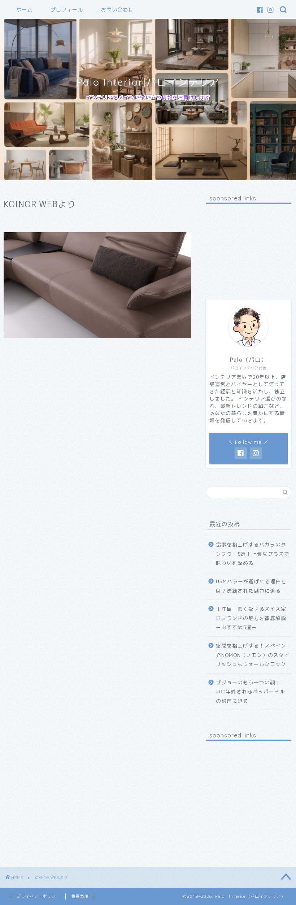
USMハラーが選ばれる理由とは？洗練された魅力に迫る (251, 586)
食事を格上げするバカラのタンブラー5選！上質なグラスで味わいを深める (253, 553)
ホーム (24, 10)
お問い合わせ (117, 10)
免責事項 (79, 896)
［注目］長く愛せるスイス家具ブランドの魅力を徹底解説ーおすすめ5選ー (251, 618)
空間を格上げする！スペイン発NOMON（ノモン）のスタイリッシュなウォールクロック (253, 654)
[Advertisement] (248, 245)
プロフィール (67, 10)
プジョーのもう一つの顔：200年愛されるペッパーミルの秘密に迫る (250, 691)
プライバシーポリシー (38, 896)
